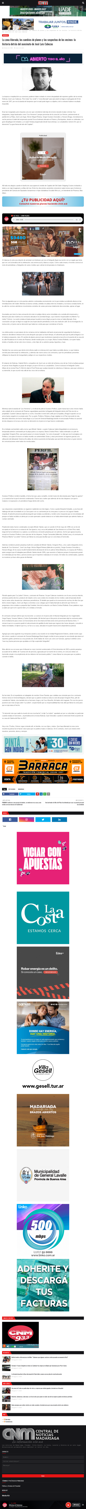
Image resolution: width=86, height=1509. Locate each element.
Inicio (4, 30)
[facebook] (10, 819)
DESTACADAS (11, 789)
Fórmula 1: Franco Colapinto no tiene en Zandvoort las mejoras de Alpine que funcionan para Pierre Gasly (39, 1366)
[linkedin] (59, 819)
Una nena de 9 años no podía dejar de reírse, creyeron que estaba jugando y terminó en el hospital (37, 1388)
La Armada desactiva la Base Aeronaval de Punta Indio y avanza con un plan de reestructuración (37, 1374)
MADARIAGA (11, 30)
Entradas (7, 1419)
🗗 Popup (76, 1505)
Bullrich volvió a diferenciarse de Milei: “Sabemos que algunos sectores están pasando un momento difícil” (40, 1357)
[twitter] (43, 819)
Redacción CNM (8, 48)
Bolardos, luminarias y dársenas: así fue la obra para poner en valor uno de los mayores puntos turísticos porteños (42, 1397)
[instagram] (26, 819)
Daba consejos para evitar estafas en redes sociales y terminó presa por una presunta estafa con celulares (40, 1405)
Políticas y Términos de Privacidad (11, 1486)
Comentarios (8, 1421)
